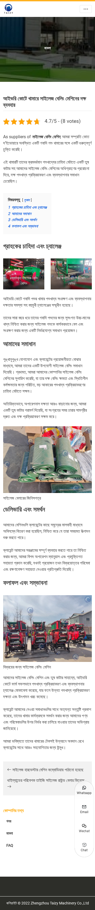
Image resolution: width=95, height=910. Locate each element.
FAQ (9, 845)
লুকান (27, 200)
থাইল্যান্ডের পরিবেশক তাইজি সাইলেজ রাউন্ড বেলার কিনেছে (45, 780)
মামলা (9, 833)
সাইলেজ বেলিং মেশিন (46, 136)
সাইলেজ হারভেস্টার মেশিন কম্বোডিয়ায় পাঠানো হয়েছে (47, 769)
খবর (8, 821)
